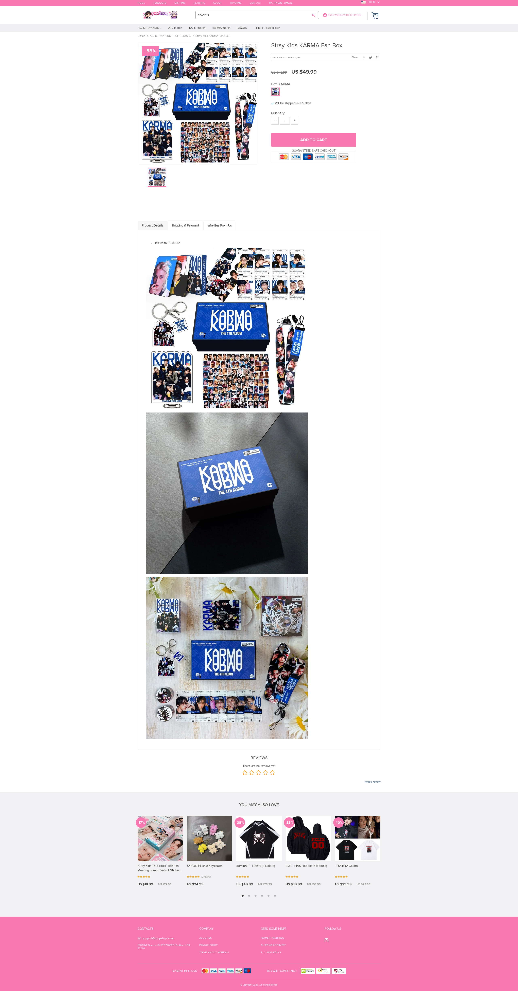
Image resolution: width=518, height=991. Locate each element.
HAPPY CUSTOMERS (281, 3)
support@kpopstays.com (158, 938)
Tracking (236, 3)
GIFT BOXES (183, 36)
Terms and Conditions (214, 952)
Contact (255, 3)
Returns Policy (271, 952)
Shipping (180, 3)
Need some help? (273, 929)
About (217, 3)
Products (159, 3)
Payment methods (272, 937)
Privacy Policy (208, 945)
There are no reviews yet (285, 57)
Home (141, 3)
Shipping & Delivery (273, 945)
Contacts (146, 929)
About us (205, 937)
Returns (199, 3)
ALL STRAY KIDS (160, 36)
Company (206, 929)
